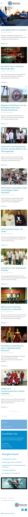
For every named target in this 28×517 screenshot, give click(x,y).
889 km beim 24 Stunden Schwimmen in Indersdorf (11, 308)
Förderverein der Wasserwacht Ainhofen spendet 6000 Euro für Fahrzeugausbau (13, 148)
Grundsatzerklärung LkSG (7, 500)
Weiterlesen (3, 43)
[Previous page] (9, 412)
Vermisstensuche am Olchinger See (11, 473)
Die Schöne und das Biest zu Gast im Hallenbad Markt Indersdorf (12, 348)
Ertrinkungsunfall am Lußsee (9, 459)
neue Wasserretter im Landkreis (13, 30)
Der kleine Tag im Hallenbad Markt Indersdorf (12, 67)
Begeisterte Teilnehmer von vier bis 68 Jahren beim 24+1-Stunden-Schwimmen (13, 107)
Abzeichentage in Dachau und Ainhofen (12, 462)
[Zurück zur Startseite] (14, 3)
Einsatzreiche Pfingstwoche (9, 470)
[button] (1, 3)
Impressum (4, 498)
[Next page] (18, 412)
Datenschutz (11, 498)
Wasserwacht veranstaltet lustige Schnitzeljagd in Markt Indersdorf (14, 190)
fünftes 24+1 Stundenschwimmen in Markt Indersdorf (12, 391)
